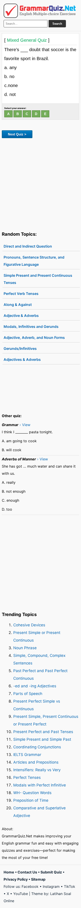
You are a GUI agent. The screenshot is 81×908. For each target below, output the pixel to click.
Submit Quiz (51, 872)
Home (9, 872)
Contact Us (27, 872)
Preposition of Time (30, 800)
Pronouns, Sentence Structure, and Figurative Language (34, 261)
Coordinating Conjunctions (37, 747)
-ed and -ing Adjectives (34, 686)
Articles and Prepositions (35, 762)
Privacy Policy (16, 879)
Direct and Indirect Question (28, 246)
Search (57, 23)
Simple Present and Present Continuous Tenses (38, 279)
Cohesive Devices (29, 625)
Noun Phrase (25, 648)
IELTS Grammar (27, 754)
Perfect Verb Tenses (21, 293)
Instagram (51, 886)
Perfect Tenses (27, 777)
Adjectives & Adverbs (22, 359)
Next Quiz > (17, 134)
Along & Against (18, 304)
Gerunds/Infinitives (20, 348)
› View (25, 424)
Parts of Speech (27, 693)
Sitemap (38, 879)
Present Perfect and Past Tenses (43, 731)
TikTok (69, 886)
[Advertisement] (40, 184)
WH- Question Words (32, 792)
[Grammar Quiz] (40, 11)
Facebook (30, 886)
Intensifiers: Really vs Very (37, 770)
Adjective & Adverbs (21, 315)
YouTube (20, 893)
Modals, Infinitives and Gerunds (31, 326)
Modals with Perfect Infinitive (39, 785)
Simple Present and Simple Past (42, 739)
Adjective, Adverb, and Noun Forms (34, 337)
